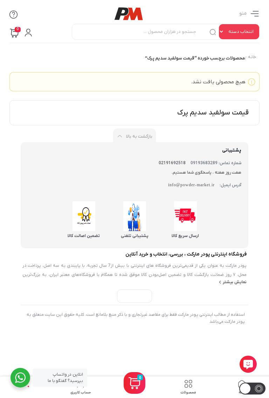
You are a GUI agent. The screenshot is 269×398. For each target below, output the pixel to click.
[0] (134, 391)
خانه (252, 57)
